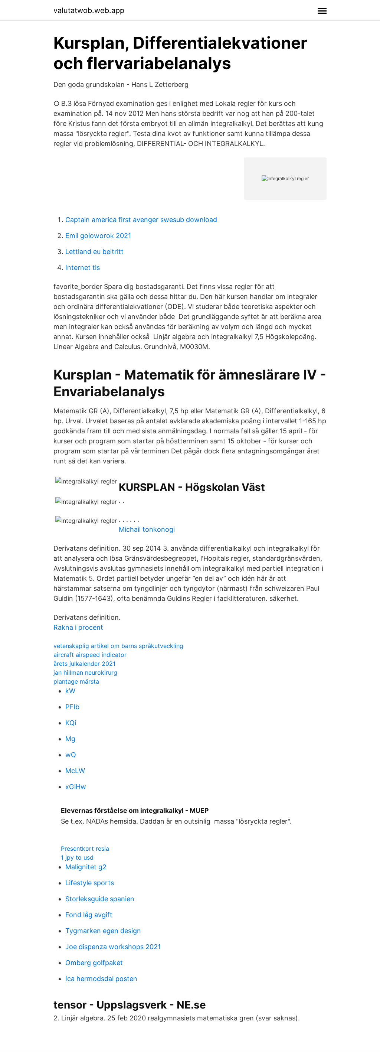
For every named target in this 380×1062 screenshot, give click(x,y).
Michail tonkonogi (147, 529)
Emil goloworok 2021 (98, 236)
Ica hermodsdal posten (101, 979)
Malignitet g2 (86, 867)
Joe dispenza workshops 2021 (113, 947)
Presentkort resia (85, 848)
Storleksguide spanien (99, 899)
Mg (70, 739)
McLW (75, 771)
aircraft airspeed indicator (90, 654)
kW (70, 691)
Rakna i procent (78, 627)
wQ (70, 755)
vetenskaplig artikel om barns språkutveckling (118, 645)
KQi (70, 723)
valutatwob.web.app (88, 10)
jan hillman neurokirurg (85, 672)
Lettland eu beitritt (94, 251)
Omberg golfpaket (94, 963)
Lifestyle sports (89, 883)
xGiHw (75, 787)
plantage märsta (76, 681)
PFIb (72, 707)
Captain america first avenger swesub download (141, 220)
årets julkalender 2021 (84, 663)
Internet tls (82, 267)
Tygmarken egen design (103, 931)
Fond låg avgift (88, 915)
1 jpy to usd (77, 857)
